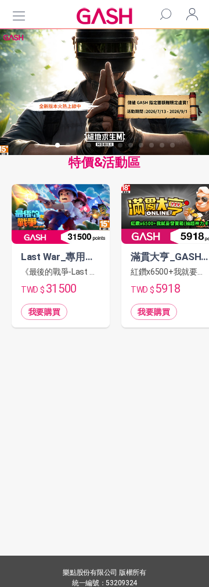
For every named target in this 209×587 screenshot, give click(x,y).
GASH (104, 16)
